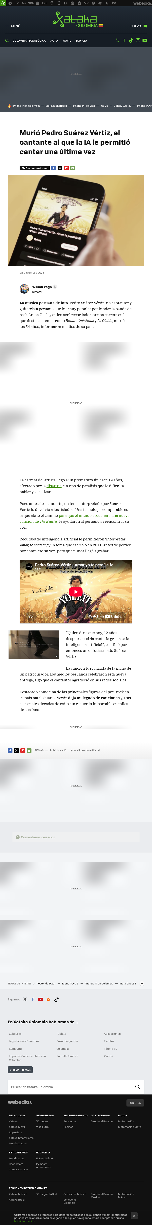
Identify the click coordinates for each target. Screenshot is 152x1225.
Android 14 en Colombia (99, 983)
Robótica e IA (58, 750)
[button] (44, 286)
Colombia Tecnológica (29, 40)
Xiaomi (108, 1056)
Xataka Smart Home (21, 1138)
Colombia (62, 1049)
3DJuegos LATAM (46, 1194)
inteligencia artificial (86, 750)
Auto (54, 40)
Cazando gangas (67, 1041)
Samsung (15, 1049)
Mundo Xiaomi (18, 1143)
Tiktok (131, 40)
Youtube (144, 40)
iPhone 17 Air (144, 105)
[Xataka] (3, 3)
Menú (15, 26)
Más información (24, 1221)
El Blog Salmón (45, 1158)
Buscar (137, 1087)
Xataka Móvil (17, 1127)
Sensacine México (75, 1194)
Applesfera (15, 1132)
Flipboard (66, 168)
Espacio (81, 40)
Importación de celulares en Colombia (27, 1058)
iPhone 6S (110, 1049)
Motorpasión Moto (129, 1127)
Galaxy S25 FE (122, 105)
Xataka (13, 1121)
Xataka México (18, 1194)
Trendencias (16, 1158)
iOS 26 (104, 105)
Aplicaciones (112, 1034)
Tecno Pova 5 (70, 983)
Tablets (61, 1034)
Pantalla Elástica (67, 1056)
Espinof (68, 1127)
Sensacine (70, 1121)
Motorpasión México (126, 1195)
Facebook (124, 40)
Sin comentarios (36, 168)
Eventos (109, 1041)
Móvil (67, 40)
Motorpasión (126, 1121)
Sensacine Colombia (70, 1201)
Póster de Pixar (46, 983)
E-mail (72, 168)
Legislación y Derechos (24, 1041)
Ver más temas (20, 1070)
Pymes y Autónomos (43, 1165)
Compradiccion (18, 1169)
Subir (132, 1103)
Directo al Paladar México (102, 1195)
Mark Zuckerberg (56, 105)
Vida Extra (42, 1127)
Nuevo (135, 26)
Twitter (117, 40)
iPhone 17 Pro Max (84, 105)
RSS (48, 999)
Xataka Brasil (17, 1199)
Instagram (138, 40)
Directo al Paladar (102, 1121)
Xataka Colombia (76, 20)
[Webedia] (20, 1101)
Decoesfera (16, 1164)
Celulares (15, 1034)
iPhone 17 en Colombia (26, 105)
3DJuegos (42, 1121)
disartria (54, 485)
